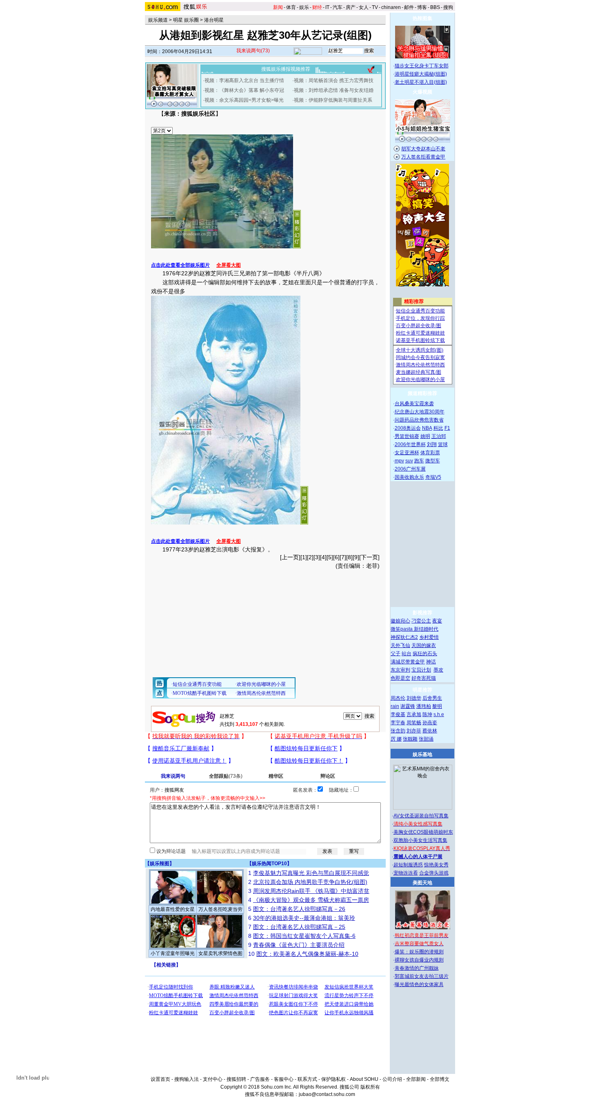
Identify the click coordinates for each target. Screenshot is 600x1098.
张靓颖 (410, 739)
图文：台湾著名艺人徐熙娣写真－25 (299, 927)
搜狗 (448, 7)
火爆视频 (422, 92)
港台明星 (214, 20)
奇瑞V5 (433, 477)
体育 (291, 7)
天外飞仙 (400, 645)
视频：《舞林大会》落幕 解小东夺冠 (244, 90)
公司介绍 (392, 1079)
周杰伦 (398, 698)
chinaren (391, 7)
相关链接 (166, 965)
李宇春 (398, 722)
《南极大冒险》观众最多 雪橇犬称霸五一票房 (311, 900)
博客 (422, 7)
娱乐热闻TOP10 (269, 863)
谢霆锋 (407, 706)
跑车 (419, 461)
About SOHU (364, 1079)
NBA (427, 428)
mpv (399, 461)
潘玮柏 (423, 706)
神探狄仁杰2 (404, 637)
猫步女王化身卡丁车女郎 (422, 66)
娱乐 (304, 7)
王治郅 (438, 436)
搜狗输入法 (186, 1079)
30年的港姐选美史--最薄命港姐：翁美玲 (304, 918)
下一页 (369, 557)
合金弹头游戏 (434, 873)
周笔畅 (414, 722)
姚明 (425, 436)
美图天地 (422, 883)
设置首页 (160, 1079)
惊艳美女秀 (436, 865)
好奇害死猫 (423, 678)
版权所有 (370, 1087)
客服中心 (283, 1079)
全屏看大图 (228, 265)
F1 (447, 428)
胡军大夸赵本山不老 (423, 149)
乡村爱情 (429, 637)
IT (327, 7)
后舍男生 (432, 698)
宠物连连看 (405, 873)
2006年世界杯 (410, 444)
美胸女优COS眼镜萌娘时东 (423, 832)
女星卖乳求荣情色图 (220, 953)
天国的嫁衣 (423, 645)
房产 (351, 7)
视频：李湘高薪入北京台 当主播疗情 (244, 80)
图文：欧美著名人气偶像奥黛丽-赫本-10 (307, 954)
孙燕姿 (429, 722)
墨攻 (438, 670)
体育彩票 (430, 452)
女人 (364, 7)
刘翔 (432, 444)
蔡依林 (429, 731)
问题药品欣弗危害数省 (419, 420)
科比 (438, 428)
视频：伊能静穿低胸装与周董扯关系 (333, 100)
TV (375, 7)
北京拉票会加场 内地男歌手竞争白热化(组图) (310, 882)
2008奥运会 (408, 428)
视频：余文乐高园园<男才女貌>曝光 (244, 100)
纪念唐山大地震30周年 (419, 412)
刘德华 (414, 698)
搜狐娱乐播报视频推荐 (285, 69)
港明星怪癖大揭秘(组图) (421, 74)
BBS (435, 7)
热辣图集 (422, 18)
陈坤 (427, 714)
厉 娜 (396, 739)
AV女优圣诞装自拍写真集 (421, 816)
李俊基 (398, 714)
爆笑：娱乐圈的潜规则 (419, 952)
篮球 (443, 444)
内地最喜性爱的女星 (173, 909)
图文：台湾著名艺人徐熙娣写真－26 (299, 909)
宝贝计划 (421, 670)
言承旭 (414, 714)
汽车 (337, 7)
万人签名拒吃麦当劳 (220, 909)
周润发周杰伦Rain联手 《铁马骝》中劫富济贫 (311, 891)
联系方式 (307, 1079)
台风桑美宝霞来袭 (414, 403)
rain (395, 706)
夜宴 (437, 621)
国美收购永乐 (409, 477)
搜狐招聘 (236, 1079)
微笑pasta (402, 629)
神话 (431, 662)
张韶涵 (426, 739)
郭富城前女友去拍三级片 (422, 976)
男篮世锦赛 (407, 436)
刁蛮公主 (421, 621)
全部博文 (439, 1079)
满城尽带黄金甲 (408, 662)
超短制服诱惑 (408, 865)
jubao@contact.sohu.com (327, 1094)
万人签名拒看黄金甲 (423, 157)
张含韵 (398, 731)
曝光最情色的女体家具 (419, 984)
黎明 (437, 706)
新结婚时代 (426, 629)
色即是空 (400, 678)
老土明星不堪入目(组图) (421, 82)
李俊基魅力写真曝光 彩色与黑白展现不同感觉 (311, 873)
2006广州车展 (410, 469)
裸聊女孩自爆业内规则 (419, 960)
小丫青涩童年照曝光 (173, 953)
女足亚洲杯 (407, 452)
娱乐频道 (158, 20)
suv (409, 461)
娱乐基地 (422, 754)
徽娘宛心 (400, 621)
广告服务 (260, 1079)
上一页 (290, 557)
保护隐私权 (333, 1079)
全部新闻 (416, 1079)
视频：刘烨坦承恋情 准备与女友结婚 (333, 90)
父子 (395, 653)
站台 (406, 653)
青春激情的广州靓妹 (417, 968)
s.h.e (438, 714)
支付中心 (212, 1079)
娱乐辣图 (159, 863)
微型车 (432, 461)
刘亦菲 (414, 731)
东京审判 (400, 670)
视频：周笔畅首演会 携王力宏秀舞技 (333, 80)
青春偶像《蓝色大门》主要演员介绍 (298, 945)
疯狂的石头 (425, 653)
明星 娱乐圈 (186, 20)
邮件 (409, 7)
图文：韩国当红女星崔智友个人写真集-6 (304, 936)
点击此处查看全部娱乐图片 (180, 265)
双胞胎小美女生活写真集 (420, 840)
